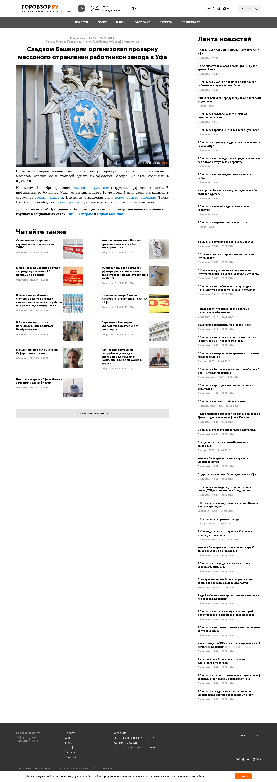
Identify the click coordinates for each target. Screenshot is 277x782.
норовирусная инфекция (135, 197)
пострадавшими (71, 202)
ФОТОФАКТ (142, 22)
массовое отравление (91, 187)
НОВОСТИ (81, 22)
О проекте (120, 732)
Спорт (69, 737)
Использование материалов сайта (136, 747)
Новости (70, 732)
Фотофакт (71, 747)
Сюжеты (70, 752)
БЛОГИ (120, 22)
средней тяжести (49, 197)
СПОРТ (102, 22)
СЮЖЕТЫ (166, 22)
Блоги (69, 742)
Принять (243, 776)
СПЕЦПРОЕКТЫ (192, 22)
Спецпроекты (73, 757)
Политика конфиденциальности (134, 737)
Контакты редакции (126, 742)
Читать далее (49, 249)
